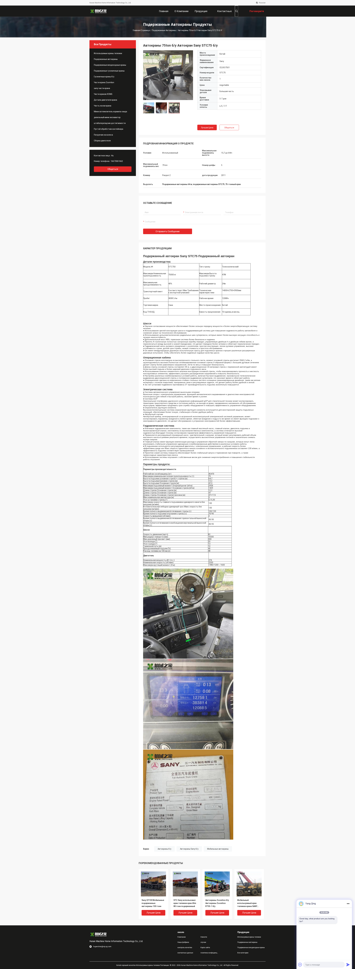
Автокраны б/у (164, 849)
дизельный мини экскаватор (107, 117)
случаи (203, 942)
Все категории (242, 953)
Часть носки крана (102, 106)
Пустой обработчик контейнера (108, 129)
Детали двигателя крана (105, 100)
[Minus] (348, 903)
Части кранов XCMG (103, 94)
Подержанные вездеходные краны (110, 65)
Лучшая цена (207, 127)
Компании (182, 937)
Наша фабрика (183, 942)
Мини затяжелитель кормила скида (110, 111)
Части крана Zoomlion (104, 82)
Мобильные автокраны (218, 849)
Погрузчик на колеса (103, 135)
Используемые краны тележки (108, 53)
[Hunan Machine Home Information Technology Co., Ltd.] (98, 11)
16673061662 (117, 161)
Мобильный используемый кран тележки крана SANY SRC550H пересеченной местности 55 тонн (248, 903)
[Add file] (300, 965)
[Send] (348, 965)
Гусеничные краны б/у (104, 77)
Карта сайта (205, 947)
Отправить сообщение (168, 231)
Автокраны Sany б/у (189, 849)
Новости (204, 937)
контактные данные (185, 953)
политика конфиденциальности (210, 953)
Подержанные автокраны (164, 30)
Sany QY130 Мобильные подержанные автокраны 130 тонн (153, 903)
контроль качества (185, 947)
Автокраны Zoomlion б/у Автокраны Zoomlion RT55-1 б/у (217, 903)
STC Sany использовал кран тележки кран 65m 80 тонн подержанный (184, 903)
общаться (112, 169)
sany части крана (102, 88)
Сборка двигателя (102, 141)
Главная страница (141, 30)
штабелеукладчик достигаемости (110, 123)
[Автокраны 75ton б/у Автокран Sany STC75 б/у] (168, 75)
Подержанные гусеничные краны (109, 71)
